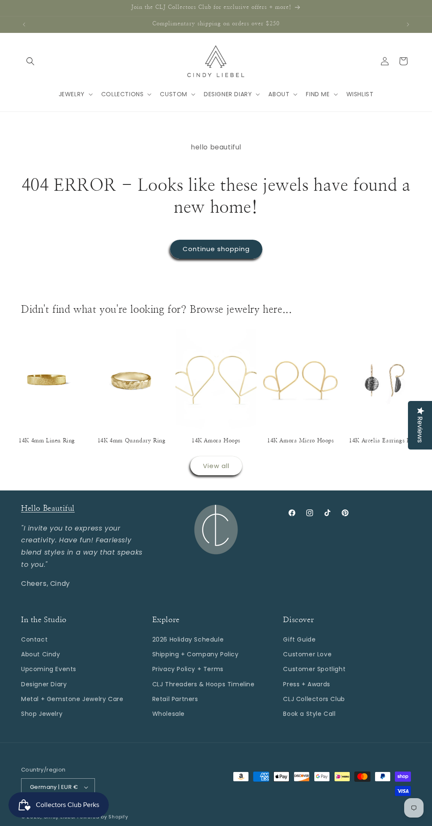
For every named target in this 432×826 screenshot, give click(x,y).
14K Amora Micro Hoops (300, 441)
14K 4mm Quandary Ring (131, 441)
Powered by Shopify (102, 816)
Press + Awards (306, 684)
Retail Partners (175, 699)
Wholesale (168, 714)
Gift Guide (299, 639)
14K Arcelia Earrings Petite (385, 441)
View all (216, 465)
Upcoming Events (48, 669)
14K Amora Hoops (216, 441)
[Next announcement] (408, 24)
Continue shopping (216, 248)
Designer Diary (44, 684)
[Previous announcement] (24, 24)
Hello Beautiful (48, 508)
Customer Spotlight (314, 669)
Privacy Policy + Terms (188, 669)
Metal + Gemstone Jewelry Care (72, 699)
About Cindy (40, 654)
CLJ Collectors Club (314, 699)
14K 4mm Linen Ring (47, 441)
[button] (30, 61)
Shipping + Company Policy (195, 654)
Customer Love (307, 654)
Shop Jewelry (41, 714)
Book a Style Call (309, 714)
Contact (34, 639)
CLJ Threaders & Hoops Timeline (203, 684)
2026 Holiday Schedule (188, 639)
